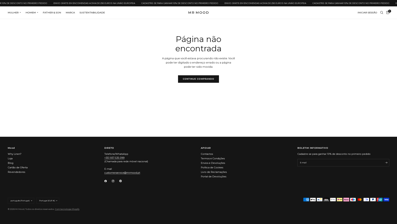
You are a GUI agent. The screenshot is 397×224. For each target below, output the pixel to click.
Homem (31, 12)
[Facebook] (107, 181)
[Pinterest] (122, 181)
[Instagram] (115, 181)
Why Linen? (14, 153)
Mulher (13, 12)
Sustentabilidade (92, 12)
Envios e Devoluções (213, 162)
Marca (70, 12)
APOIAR (206, 148)
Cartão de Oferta (18, 167)
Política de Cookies (212, 167)
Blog (10, 162)
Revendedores (16, 171)
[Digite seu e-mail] (386, 162)
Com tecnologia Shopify (67, 209)
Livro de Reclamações (214, 171)
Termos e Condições (213, 158)
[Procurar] (382, 12)
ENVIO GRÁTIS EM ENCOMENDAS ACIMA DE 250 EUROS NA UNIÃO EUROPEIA (93, 3)
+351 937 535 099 (114, 157)
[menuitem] (15, 12)
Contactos (207, 153)
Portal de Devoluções (213, 176)
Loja (10, 158)
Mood (11, 148)
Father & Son (52, 12)
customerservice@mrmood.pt (122, 172)
